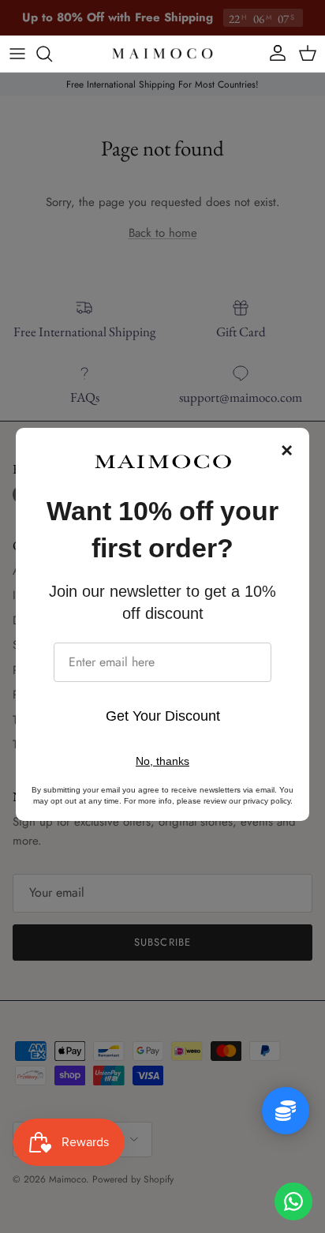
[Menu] (17, 53)
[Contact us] (293, 1201)
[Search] (52, 53)
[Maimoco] (162, 53)
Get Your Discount (163, 716)
